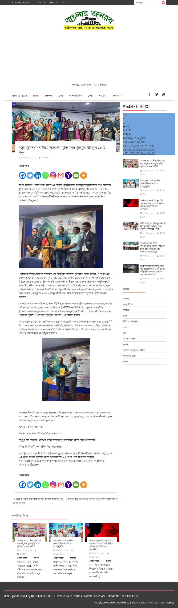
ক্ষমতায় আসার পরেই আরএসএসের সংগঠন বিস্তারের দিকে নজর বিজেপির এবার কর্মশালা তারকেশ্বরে (152, 247)
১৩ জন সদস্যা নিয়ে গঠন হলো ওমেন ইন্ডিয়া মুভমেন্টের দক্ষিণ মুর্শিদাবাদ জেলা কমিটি (29, 543)
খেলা (90, 95)
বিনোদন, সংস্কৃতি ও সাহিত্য (134, 350)
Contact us (53, 2)
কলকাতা (48, 95)
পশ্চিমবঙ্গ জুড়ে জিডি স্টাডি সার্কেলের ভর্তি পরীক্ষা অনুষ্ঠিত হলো (92, 498)
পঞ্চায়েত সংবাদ (19, 95)
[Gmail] (60, 173)
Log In (65, 2)
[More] (83, 173)
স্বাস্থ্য (102, 95)
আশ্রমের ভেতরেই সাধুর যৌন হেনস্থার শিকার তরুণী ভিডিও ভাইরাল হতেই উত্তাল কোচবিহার (101, 544)
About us (41, 2)
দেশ (61, 95)
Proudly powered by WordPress (111, 602)
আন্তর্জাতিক (75, 95)
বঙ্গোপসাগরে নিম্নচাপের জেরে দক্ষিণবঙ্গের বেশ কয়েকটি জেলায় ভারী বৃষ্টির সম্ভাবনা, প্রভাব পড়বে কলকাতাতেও (152, 270)
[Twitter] (30, 173)
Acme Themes (166, 602)
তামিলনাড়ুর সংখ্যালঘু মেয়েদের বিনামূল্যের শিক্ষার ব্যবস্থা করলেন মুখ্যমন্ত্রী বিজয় (152, 225)
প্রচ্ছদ (125, 344)
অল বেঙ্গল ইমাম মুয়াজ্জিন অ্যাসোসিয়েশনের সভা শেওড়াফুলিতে (63, 543)
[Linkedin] (37, 173)
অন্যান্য (116, 95)
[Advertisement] (89, 57)
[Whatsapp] (45, 173)
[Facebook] (22, 173)
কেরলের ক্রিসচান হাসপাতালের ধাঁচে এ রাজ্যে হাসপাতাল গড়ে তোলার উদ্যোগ (38, 500)
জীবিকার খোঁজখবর (130, 321)
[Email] (75, 173)
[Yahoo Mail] (68, 173)
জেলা (35, 95)
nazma (44, 157)
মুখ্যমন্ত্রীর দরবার (129, 355)
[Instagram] (53, 173)
